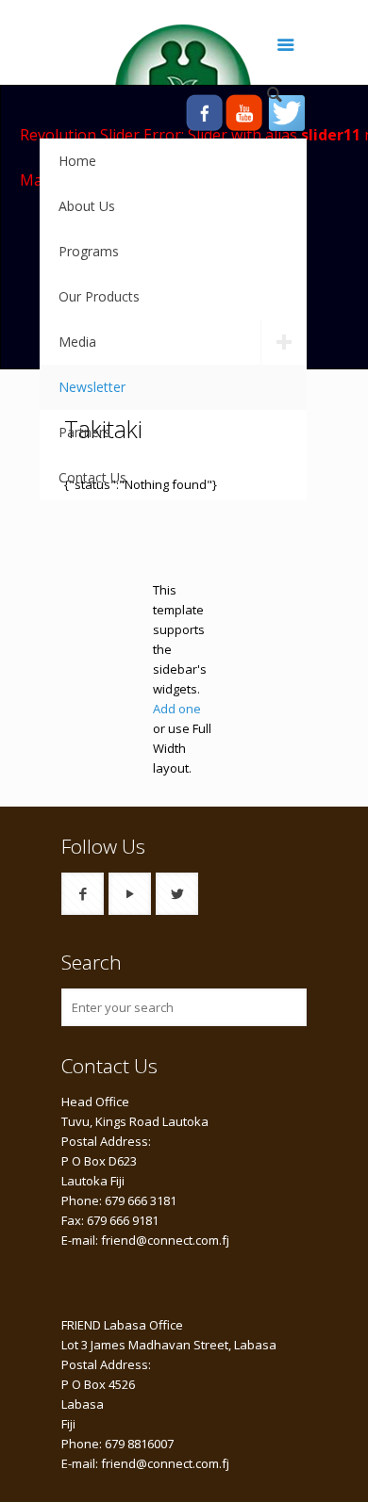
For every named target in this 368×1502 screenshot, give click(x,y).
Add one (177, 708)
